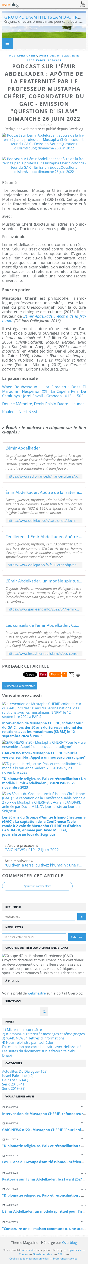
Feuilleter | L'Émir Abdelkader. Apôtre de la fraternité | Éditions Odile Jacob (44, 536)
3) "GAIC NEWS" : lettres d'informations (33, 1038)
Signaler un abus (43, 1254)
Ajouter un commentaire (37, 886)
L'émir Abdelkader (23, 448)
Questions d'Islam (54, 55)
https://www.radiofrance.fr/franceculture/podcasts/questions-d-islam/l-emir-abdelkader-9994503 (44, 476)
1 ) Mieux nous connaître (22, 1029)
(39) (13, 1088)
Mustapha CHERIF (23, 55)
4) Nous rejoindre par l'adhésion (28, 1042)
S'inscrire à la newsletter (19, 686)
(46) (15, 1080)
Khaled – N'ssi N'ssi (19, 411)
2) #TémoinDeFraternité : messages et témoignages (43, 1034)
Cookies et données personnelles (29, 1258)
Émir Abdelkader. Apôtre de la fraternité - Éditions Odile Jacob (44, 492)
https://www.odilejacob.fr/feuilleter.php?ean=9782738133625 (44, 565)
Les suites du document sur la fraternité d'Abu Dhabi (39, 1053)
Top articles (74, 1250)
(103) (24, 1071)
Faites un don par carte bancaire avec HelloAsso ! (41, 1046)
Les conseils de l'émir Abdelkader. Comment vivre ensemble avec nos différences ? (44, 625)
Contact (23, 1254)
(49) (18, 1075)
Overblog (69, 1242)
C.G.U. (61, 1254)
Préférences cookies (65, 1258)
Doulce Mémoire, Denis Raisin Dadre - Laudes (43, 403)
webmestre (37, 993)
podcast (55, 60)
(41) (13, 1084)
